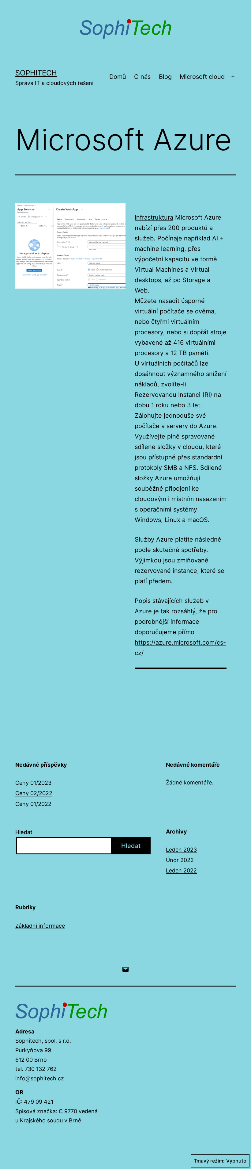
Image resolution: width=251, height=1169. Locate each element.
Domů (117, 76)
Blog (165, 76)
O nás (142, 76)
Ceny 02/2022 (33, 793)
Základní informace (40, 925)
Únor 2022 (180, 860)
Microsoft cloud (202, 76)
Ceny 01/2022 (33, 804)
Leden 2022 (181, 870)
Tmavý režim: (209, 1161)
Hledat (23, 832)
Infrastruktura (154, 217)
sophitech (36, 72)
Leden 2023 (181, 849)
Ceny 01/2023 (33, 783)
